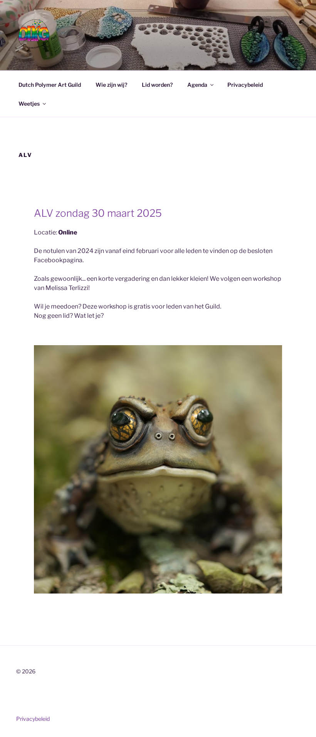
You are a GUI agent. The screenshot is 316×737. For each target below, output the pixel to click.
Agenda (197, 84)
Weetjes (29, 103)
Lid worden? (157, 84)
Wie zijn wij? (111, 84)
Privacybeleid (245, 84)
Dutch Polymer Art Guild (49, 84)
